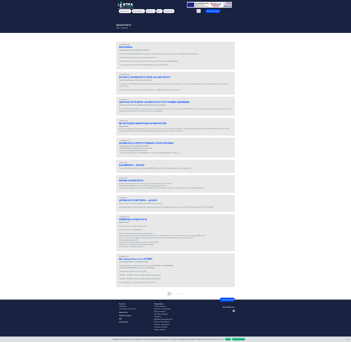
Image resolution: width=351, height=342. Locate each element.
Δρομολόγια (124, 11)
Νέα (158, 11)
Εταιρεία (150, 11)
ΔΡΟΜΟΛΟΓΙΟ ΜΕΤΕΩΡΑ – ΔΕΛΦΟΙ (138, 200)
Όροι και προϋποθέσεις (162, 322)
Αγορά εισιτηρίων (125, 315)
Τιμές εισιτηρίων (160, 306)
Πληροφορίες (137, 11)
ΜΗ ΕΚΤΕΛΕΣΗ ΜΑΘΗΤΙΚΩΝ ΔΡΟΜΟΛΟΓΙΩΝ (142, 123)
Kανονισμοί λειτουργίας (127, 309)
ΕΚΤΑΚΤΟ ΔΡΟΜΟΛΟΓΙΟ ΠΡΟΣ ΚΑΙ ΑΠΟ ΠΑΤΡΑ (144, 77)
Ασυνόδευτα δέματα (161, 314)
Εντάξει (228, 339)
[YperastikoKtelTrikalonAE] (234, 310)
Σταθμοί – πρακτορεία (161, 324)
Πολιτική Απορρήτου (238, 339)
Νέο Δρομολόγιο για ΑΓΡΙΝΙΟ (135, 258)
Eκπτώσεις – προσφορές (162, 309)
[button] (199, 11)
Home (117, 27)
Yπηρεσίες (122, 306)
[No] (348, 339)
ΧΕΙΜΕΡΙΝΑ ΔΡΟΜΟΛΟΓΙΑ (133, 219)
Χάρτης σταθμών (160, 329)
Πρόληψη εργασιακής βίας (163, 319)
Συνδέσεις (157, 316)
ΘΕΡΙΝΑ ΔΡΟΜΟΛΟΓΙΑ (131, 180)
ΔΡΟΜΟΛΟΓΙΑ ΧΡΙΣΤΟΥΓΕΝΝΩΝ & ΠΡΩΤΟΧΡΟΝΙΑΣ (146, 143)
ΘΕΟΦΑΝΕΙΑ (125, 47)
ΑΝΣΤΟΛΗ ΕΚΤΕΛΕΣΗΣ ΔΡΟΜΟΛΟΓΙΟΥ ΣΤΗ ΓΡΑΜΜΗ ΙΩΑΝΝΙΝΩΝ (154, 102)
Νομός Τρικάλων (160, 311)
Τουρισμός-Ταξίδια (161, 327)
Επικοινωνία (169, 11)
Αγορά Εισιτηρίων (213, 11)
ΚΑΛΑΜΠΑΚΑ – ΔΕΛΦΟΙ (131, 165)
